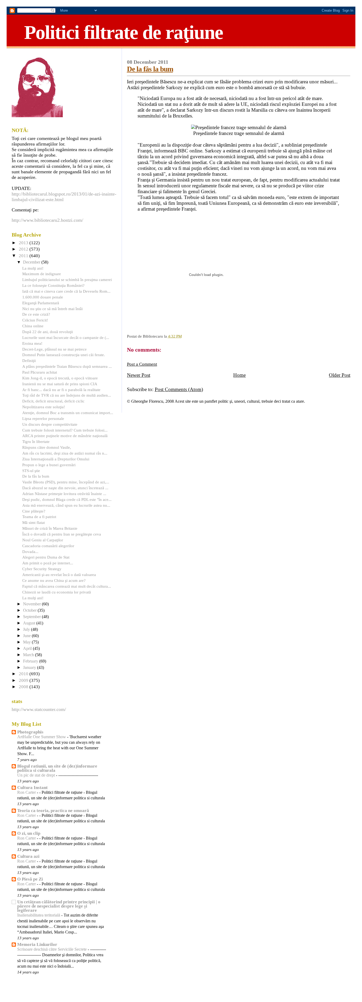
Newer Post (138, 375)
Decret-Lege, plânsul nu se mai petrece (54, 349)
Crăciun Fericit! (35, 320)
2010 (24, 673)
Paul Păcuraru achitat (39, 372)
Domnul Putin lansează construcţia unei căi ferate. (63, 354)
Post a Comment (142, 364)
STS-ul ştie (31, 470)
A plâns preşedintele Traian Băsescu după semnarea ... (67, 366)
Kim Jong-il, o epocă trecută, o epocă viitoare (60, 378)
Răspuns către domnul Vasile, (46, 447)
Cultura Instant (32, 787)
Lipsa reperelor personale (43, 418)
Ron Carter (27, 792)
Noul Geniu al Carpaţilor (42, 540)
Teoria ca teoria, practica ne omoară (53, 810)
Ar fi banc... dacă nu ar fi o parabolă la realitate (61, 389)
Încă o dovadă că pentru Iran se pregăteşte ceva (61, 534)
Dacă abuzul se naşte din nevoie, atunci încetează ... (65, 488)
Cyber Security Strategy (41, 568)
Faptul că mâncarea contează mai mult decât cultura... (66, 586)
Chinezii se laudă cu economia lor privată (56, 592)
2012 (24, 249)
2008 (24, 686)
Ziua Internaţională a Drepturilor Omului (55, 459)
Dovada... (30, 551)
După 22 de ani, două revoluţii (47, 331)
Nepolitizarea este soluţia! (43, 407)
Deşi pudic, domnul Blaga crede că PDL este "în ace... (67, 499)
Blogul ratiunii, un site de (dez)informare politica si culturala (57, 768)
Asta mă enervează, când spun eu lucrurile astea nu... (66, 505)
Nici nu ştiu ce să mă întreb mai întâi (52, 308)
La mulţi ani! (32, 268)
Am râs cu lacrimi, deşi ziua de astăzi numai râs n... (64, 453)
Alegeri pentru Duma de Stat (45, 557)
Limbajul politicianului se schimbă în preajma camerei (67, 279)
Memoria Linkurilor (37, 944)
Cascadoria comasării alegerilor (48, 545)
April (28, 648)
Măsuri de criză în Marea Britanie (49, 528)
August (29, 623)
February (31, 661)
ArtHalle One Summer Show (42, 737)
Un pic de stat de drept (36, 775)
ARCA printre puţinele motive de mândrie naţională (65, 435)
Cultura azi (28, 856)
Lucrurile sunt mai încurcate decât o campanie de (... (65, 337)
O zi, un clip (28, 833)
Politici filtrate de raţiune (123, 32)
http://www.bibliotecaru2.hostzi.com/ (47, 220)
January (30, 667)
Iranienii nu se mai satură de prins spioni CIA (59, 384)
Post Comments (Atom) (179, 389)
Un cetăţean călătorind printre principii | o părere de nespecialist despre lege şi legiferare (58, 906)
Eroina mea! (32, 343)
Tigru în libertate (36, 441)
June (27, 635)
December (32, 262)
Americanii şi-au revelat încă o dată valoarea (59, 574)
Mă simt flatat (33, 522)
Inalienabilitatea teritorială (39, 915)
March (29, 654)
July (27, 629)
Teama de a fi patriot (39, 516)
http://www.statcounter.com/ (39, 709)
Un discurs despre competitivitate (49, 424)
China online (32, 326)
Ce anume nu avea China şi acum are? (54, 580)
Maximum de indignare (41, 273)
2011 (24, 255)
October (30, 610)
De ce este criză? (36, 314)
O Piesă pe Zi (30, 879)
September (32, 616)
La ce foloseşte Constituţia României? (53, 285)
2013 (24, 242)
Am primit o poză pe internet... (47, 563)
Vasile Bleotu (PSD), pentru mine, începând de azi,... (65, 482)
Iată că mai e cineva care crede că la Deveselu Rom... (66, 291)
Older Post (339, 375)
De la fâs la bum (150, 69)
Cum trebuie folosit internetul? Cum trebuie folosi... (65, 430)
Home (239, 375)
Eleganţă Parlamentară (40, 303)
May (27, 642)
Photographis (30, 732)
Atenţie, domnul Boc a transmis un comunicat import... (67, 412)
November (32, 604)
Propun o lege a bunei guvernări (49, 465)
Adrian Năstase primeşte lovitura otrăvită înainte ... (64, 493)
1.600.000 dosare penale (42, 297)
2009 (24, 680)
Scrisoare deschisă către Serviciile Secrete (52, 949)
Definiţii (29, 360)
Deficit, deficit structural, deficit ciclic (53, 401)
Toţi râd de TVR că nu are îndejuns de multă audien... (66, 395)
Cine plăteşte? (33, 511)
